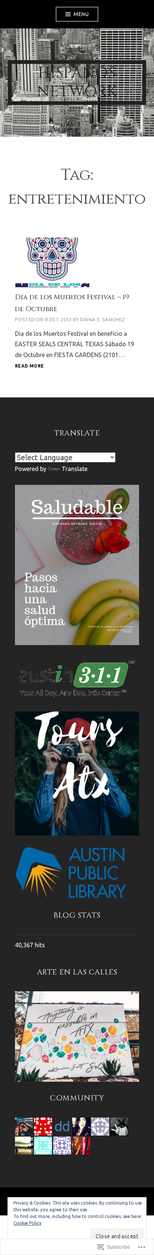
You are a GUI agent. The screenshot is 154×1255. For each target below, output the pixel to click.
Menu (81, 14)
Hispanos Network (77, 82)
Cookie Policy (27, 1223)
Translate (74, 468)
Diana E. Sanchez (102, 319)
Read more (29, 366)
